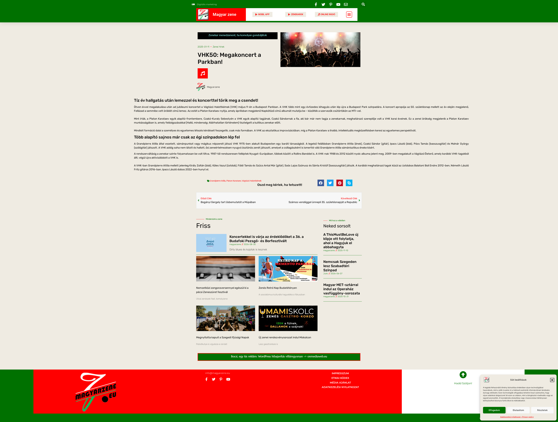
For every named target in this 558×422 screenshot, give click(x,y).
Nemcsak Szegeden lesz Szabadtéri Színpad (339, 266)
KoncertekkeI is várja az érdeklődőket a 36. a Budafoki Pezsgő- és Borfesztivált (266, 239)
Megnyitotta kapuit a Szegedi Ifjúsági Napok (222, 337)
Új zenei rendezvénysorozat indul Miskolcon (285, 337)
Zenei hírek (218, 46)
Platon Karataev (233, 181)
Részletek (542, 410)
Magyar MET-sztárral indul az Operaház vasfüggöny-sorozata (341, 289)
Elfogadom (494, 410)
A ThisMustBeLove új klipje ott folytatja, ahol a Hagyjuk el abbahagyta (340, 241)
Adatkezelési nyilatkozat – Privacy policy (517, 417)
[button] (552, 380)
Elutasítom (518, 410)
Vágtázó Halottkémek (251, 181)
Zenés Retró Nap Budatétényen (278, 287)
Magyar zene (224, 14)
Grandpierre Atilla (218, 181)
